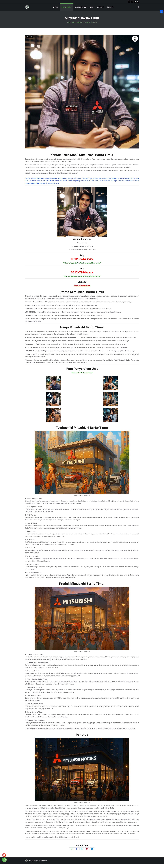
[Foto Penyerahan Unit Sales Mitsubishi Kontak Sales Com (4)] (110, 399)
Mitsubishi (29, 37)
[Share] (162, 12)
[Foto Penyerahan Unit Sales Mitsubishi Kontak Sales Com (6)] (110, 415)
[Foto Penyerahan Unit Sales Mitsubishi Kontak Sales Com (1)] (53, 383)
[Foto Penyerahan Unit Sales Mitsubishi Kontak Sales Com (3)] (53, 399)
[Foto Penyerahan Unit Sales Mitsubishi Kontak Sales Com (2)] (110, 383)
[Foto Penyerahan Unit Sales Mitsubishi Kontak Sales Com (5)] (53, 415)
